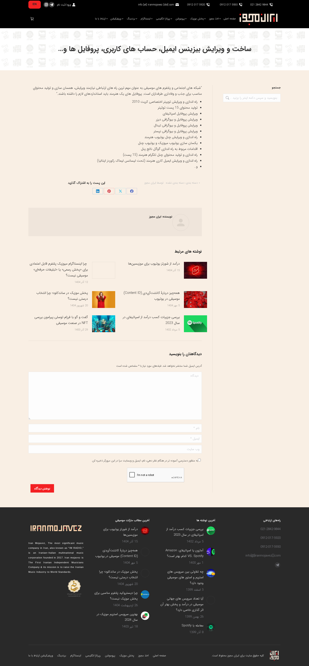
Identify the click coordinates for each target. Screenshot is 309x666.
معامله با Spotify (192, 625)
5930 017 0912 (229, 5)
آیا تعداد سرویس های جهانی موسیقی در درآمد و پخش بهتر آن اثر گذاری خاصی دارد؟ (181, 604)
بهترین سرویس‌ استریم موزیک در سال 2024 (117, 617)
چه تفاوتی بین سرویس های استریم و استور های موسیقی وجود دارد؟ (185, 577)
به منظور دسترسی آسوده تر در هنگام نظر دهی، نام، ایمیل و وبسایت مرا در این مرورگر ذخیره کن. (145, 460)
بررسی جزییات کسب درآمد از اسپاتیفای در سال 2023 (151, 320)
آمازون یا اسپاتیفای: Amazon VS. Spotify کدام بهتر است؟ (184, 553)
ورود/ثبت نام (64, 5)
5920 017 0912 (196, 5)
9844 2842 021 (259, 5)
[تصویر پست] (195, 270)
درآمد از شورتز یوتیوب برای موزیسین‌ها (154, 263)
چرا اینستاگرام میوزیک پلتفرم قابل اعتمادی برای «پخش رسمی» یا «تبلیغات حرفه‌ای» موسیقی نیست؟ (59, 269)
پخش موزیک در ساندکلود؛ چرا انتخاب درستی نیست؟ (62, 295)
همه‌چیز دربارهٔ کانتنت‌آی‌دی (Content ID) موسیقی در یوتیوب (152, 295)
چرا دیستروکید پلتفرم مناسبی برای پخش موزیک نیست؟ (116, 595)
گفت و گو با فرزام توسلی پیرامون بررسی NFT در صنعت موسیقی (61, 320)
